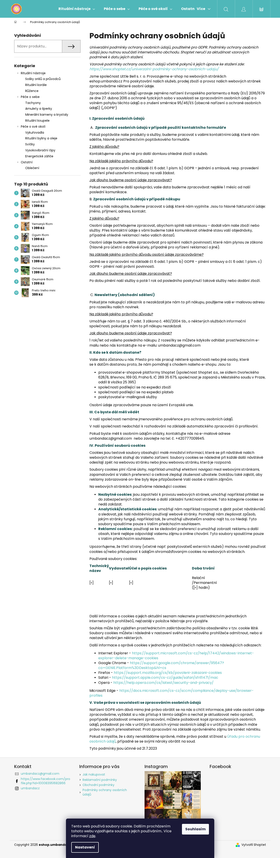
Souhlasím (195, 829)
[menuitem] (76, 9)
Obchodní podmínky (98, 785)
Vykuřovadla (34, 132)
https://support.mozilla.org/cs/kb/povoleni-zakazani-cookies (168, 672)
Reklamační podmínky (100, 780)
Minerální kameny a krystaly (46, 114)
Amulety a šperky (38, 108)
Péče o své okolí (33, 126)
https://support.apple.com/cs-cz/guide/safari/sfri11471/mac (165, 677)
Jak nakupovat (94, 774)
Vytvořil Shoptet (253, 845)
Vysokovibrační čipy (40, 150)
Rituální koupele (37, 120)
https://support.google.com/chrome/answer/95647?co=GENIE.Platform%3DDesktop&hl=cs (161, 665)
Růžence (32, 91)
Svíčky (30, 144)
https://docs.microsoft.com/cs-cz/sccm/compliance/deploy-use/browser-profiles (171, 693)
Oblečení (32, 168)
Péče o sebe (30, 97)
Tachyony (33, 103)
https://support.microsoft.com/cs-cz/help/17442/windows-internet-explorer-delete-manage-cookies (176, 656)
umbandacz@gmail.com (40, 773)
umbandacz (30, 788)
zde (92, 835)
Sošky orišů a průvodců (43, 79)
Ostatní (27, 162)
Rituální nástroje (33, 73)
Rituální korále (36, 85)
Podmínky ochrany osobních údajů (105, 792)
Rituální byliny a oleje (41, 138)
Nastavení (85, 847)
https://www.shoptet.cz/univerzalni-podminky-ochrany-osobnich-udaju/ (154, 69)
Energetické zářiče (39, 156)
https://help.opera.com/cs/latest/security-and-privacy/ (163, 682)
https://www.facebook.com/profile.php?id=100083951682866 (45, 781)
